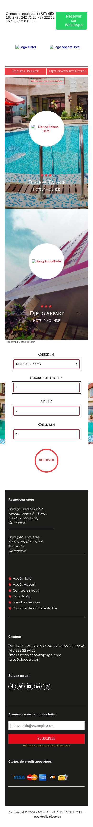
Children (46, 424)
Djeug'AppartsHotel (67, 71)
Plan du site (22, 596)
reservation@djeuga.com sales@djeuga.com (34, 657)
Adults (47, 401)
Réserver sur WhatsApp (74, 20)
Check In (46, 354)
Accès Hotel (22, 578)
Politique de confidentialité (35, 608)
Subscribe (46, 738)
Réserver (46, 460)
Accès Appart (24, 584)
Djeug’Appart (47, 313)
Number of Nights (46, 378)
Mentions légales (26, 602)
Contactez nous (26, 590)
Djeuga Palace (25, 71)
